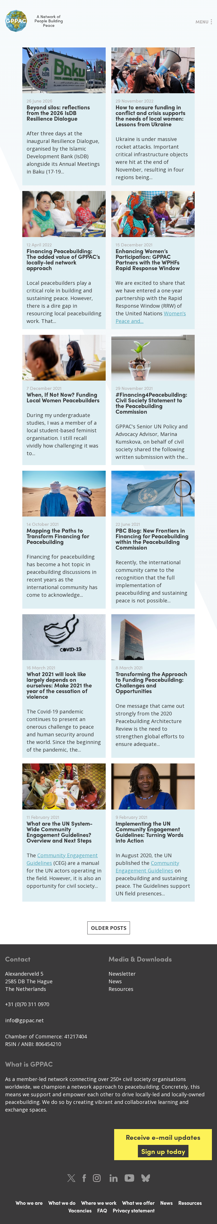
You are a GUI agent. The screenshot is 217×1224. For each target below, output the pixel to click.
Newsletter (122, 973)
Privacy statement (134, 1210)
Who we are (29, 1202)
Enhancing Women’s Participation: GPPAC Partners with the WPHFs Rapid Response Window (148, 259)
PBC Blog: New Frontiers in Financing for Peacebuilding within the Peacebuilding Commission (152, 538)
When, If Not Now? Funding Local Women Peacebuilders (63, 397)
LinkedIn (114, 1178)
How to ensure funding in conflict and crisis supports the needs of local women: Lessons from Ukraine (150, 115)
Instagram (98, 1178)
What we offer (138, 1202)
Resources (120, 989)
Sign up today (163, 1151)
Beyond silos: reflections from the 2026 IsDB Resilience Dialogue (58, 112)
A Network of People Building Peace (48, 21)
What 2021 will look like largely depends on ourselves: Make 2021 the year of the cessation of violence (59, 685)
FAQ (102, 1210)
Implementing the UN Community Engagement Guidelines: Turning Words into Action (149, 831)
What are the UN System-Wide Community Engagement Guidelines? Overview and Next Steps (59, 831)
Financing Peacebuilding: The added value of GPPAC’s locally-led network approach (63, 259)
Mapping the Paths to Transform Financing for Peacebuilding (58, 536)
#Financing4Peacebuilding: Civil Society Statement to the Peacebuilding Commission (151, 402)
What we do (61, 1202)
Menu (202, 21)
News (115, 981)
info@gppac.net (24, 1020)
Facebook (84, 1178)
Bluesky (145, 1178)
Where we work (98, 1202)
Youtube (129, 1178)
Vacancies (80, 1210)
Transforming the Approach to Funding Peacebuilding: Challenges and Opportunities (151, 682)
